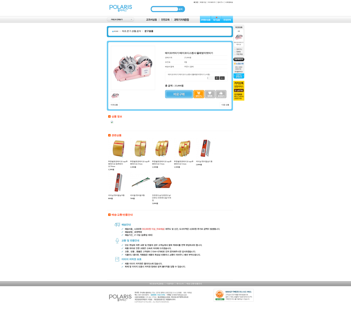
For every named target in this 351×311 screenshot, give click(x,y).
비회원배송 (229, 2)
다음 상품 (225, 105)
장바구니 (220, 2)
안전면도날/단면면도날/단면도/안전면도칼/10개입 (161, 197)
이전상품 (114, 105)
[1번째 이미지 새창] (115, 92)
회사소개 (180, 284)
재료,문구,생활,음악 (131, 31)
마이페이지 (212, 2)
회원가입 (203, 2)
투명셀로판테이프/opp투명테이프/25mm (140, 162)
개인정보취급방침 (156, 284)
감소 (222, 78)
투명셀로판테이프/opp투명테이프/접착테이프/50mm (118, 163)
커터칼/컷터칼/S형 (137, 195)
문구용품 (149, 31)
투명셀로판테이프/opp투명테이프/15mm (162, 162)
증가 (217, 78)
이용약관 (170, 284)
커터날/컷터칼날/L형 (204, 161)
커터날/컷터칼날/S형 (116, 195)
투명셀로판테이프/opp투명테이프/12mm (183, 162)
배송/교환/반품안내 (194, 284)
